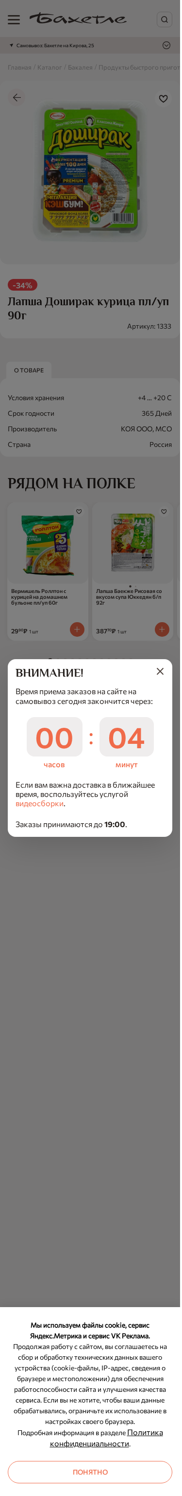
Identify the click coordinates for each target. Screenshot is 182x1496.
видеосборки (40, 803)
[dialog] (90, 747)
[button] (160, 671)
